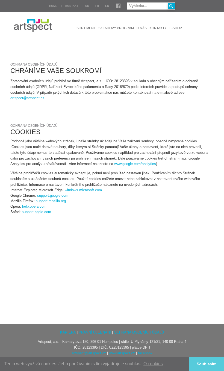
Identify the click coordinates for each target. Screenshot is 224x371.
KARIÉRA (68, 332)
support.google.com (52, 195)
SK (87, 5)
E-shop (175, 28)
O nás (142, 28)
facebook (145, 353)
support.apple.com (36, 212)
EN (107, 5)
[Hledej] (171, 6)
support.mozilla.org (51, 201)
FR (97, 5)
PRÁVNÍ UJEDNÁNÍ (95, 332)
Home (53, 5)
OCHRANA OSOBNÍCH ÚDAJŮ (139, 332)
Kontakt (71, 5)
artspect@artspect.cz (27, 98)
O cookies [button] (153, 363)
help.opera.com (34, 206)
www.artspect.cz (122, 353)
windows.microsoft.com (83, 190)
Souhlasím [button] (206, 364)
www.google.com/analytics (135, 164)
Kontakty (158, 28)
